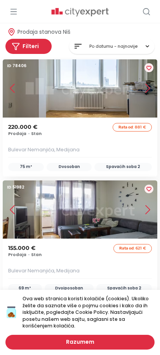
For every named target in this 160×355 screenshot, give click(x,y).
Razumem (80, 342)
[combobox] (112, 46)
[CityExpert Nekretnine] (80, 12)
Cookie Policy (91, 312)
